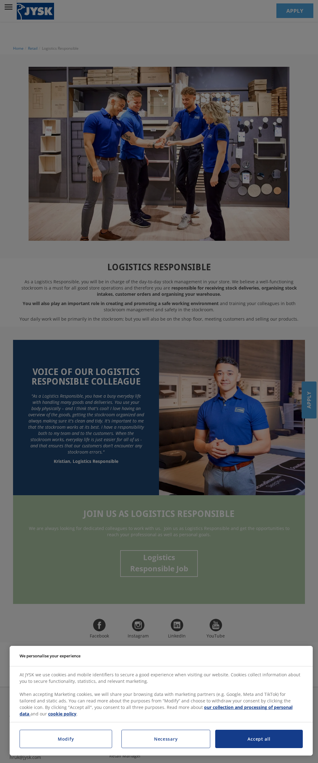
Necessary (166, 739)
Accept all (259, 739)
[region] (161, 701)
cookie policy (62, 714)
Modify (66, 739)
